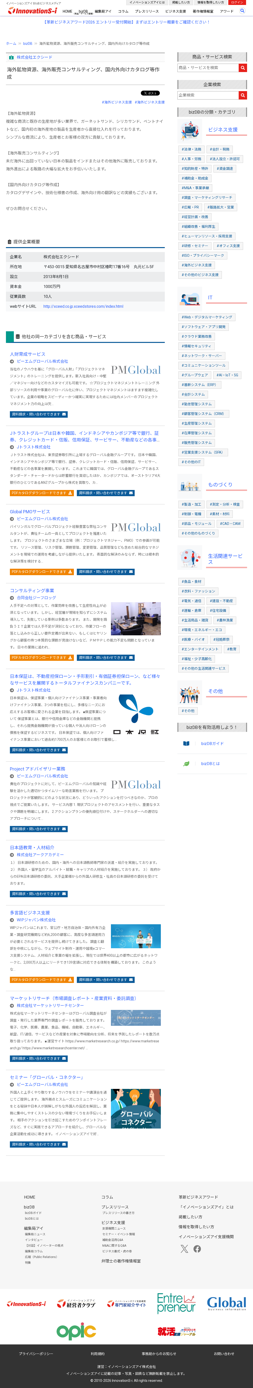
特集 (28, 1262)
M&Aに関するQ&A (114, 1245)
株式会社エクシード (34, 57)
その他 (215, 691)
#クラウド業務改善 (197, 336)
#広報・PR (190, 207)
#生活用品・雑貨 (195, 620)
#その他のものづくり (198, 533)
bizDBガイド (212, 743)
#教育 (231, 649)
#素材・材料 (220, 514)
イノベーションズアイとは (147, 2)
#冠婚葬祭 (221, 640)
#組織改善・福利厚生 (198, 227)
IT (210, 298)
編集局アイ (103, 11)
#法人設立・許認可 (225, 159)
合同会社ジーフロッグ (36, 597)
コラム (123, 11)
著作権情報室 (203, 11)
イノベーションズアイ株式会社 (132, 1367)
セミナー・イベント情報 (118, 1234)
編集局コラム (34, 1251)
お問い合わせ (224, 1354)
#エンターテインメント (200, 649)
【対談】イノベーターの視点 (44, 1245)
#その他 (188, 711)
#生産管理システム (197, 423)
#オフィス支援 (228, 246)
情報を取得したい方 (210, 2)
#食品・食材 (191, 582)
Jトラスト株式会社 (34, 447)
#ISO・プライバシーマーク (203, 255)
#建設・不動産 (221, 601)
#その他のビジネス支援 (200, 275)
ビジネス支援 (175, 11)
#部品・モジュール (196, 524)
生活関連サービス (225, 559)
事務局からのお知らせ (159, 1354)
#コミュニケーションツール (204, 365)
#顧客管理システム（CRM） (204, 414)
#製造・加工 (191, 504)
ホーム (11, 44)
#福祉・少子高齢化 (197, 659)
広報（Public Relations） (42, 1257)
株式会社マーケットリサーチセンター (50, 1005)
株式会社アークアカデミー (40, 854)
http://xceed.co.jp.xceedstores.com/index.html (83, 306)
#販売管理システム (197, 443)
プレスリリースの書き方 (118, 1213)
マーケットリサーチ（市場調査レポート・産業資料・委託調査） (74, 998)
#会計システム (193, 394)
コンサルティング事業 (32, 590)
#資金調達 (225, 169)
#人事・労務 (191, 159)
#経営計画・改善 (195, 217)
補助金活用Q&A (112, 1240)
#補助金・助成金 (195, 178)
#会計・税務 (220, 149)
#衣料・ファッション (198, 591)
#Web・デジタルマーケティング (207, 317)
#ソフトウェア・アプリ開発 (204, 327)
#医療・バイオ (193, 640)
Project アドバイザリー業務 (37, 768)
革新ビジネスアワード (198, 1197)
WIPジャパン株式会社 (36, 920)
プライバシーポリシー (36, 1354)
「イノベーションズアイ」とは (206, 1207)
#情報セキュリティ (196, 346)
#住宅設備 (218, 611)
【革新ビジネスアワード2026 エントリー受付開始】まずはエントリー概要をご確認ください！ (126, 22)
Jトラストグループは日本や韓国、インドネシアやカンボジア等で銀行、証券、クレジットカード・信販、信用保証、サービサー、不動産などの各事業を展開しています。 (84, 440)
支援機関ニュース (114, 1228)
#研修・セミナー (195, 246)
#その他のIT (191, 462)
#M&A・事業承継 (195, 188)
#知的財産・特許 (195, 169)
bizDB (83, 11)
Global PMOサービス (30, 511)
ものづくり (220, 485)
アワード (227, 11)
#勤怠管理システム (197, 404)
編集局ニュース (35, 1234)
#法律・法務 (191, 149)
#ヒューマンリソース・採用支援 (207, 236)
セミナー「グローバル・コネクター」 (47, 1077)
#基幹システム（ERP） (200, 385)
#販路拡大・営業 (220, 207)
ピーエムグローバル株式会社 (42, 361)
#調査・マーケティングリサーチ (207, 198)
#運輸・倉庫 (191, 611)
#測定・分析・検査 (225, 504)
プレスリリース (147, 11)
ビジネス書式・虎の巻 (117, 1251)
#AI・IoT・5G (227, 375)
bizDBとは (210, 763)
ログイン (237, 2)
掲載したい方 (181, 2)
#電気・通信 (191, 601)
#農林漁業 (225, 620)
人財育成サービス (27, 354)
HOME (67, 11)
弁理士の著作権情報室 (121, 1261)
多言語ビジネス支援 (30, 912)
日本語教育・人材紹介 (32, 847)
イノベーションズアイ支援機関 (206, 1236)
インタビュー (34, 1240)
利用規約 (98, 1354)
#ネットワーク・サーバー (202, 356)
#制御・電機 (191, 514)
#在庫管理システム (197, 433)
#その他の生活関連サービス (204, 668)
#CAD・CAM (230, 524)
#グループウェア (195, 375)
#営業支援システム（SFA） (203, 452)
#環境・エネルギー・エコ (202, 630)
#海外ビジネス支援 (117, 102)
